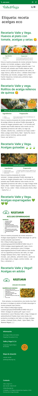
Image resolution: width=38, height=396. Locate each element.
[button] (32, 7)
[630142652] (1, 2)
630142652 (6, 2)
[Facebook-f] (35, 2)
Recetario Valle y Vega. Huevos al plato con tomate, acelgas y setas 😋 (19, 36)
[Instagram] (32, 2)
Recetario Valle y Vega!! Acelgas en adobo (16, 269)
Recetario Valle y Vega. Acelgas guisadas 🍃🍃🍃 (18, 145)
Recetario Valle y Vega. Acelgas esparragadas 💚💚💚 (18, 200)
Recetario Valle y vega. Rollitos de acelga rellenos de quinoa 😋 (18, 89)
